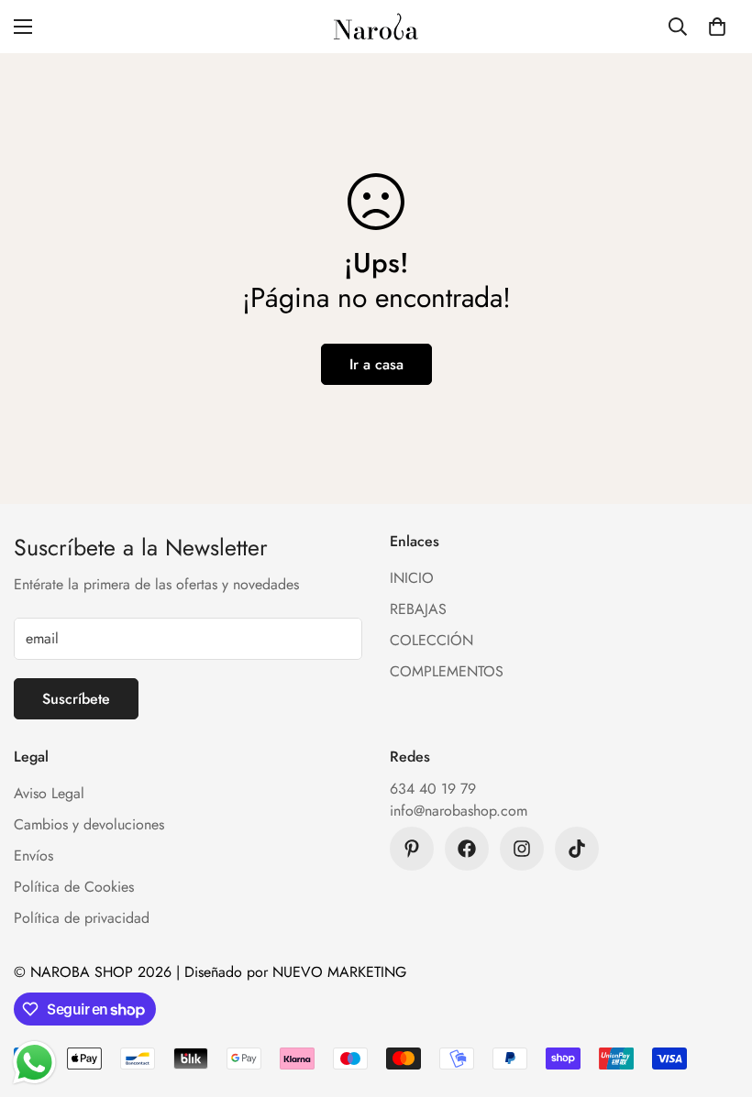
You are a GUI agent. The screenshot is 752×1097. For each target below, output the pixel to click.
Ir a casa (376, 364)
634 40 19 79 (433, 788)
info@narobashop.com (458, 810)
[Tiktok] (577, 849)
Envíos (33, 855)
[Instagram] (522, 849)
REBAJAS (418, 609)
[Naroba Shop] (376, 26)
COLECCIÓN (431, 640)
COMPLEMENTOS (446, 671)
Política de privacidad (81, 917)
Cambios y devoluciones (89, 824)
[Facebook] (467, 849)
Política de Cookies (74, 886)
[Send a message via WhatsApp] (34, 1062)
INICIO (412, 577)
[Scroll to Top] (716, 997)
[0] (717, 26)
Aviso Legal (49, 793)
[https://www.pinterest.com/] (412, 849)
